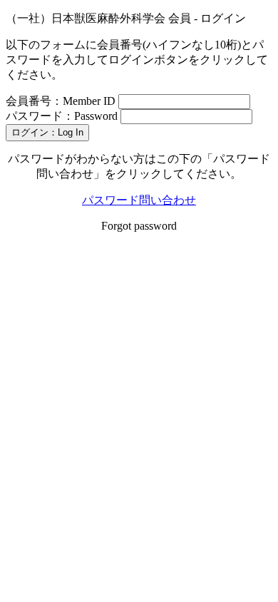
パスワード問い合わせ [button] (139, 200)
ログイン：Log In (47, 132)
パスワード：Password (62, 116)
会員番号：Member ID (60, 101)
